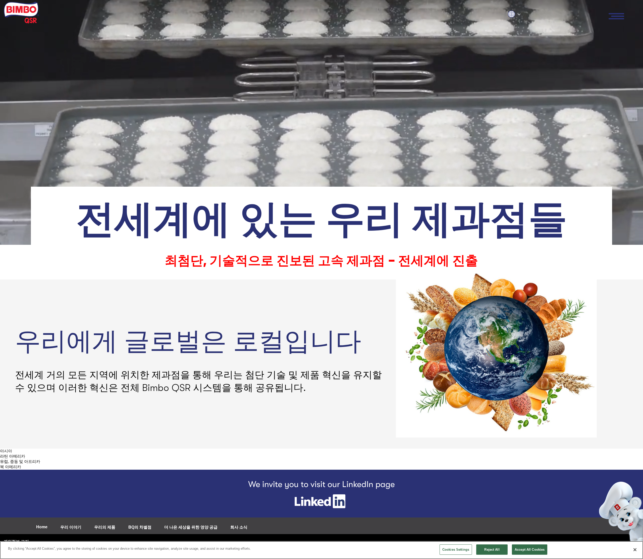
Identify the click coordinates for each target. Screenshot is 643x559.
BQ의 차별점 (139, 527)
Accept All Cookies (530, 549)
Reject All (491, 549)
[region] (321, 550)
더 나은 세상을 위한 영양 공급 (191, 527)
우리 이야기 (70, 527)
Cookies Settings (455, 549)
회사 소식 (238, 527)
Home (41, 527)
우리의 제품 (104, 527)
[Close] (634, 549)
